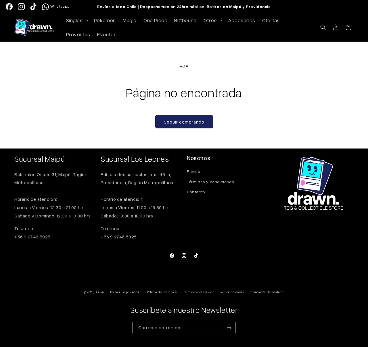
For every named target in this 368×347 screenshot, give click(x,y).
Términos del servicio (198, 292)
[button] (77, 20)
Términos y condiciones (210, 181)
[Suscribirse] (229, 327)
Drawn (100, 292)
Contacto (196, 191)
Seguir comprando (184, 121)
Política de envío (232, 292)
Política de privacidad (125, 292)
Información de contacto (266, 292)
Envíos (193, 171)
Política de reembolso (162, 292)
